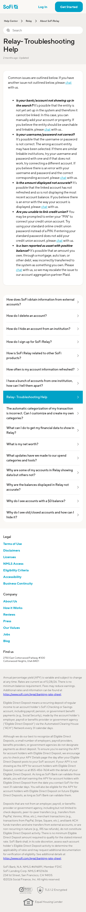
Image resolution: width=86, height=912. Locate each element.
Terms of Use (12, 544)
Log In (42, 7)
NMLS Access (13, 564)
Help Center (11, 20)
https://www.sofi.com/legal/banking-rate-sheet (32, 694)
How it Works (12, 608)
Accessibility (12, 577)
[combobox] (46, 30)
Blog (6, 641)
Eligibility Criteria (16, 570)
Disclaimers (11, 550)
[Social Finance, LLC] (10, 7)
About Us (10, 601)
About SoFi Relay (49, 20)
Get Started (69, 7)
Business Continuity (18, 583)
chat (68, 83)
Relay (29, 20)
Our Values (11, 628)
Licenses (9, 557)
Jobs (6, 634)
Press (7, 621)
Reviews (9, 614)
